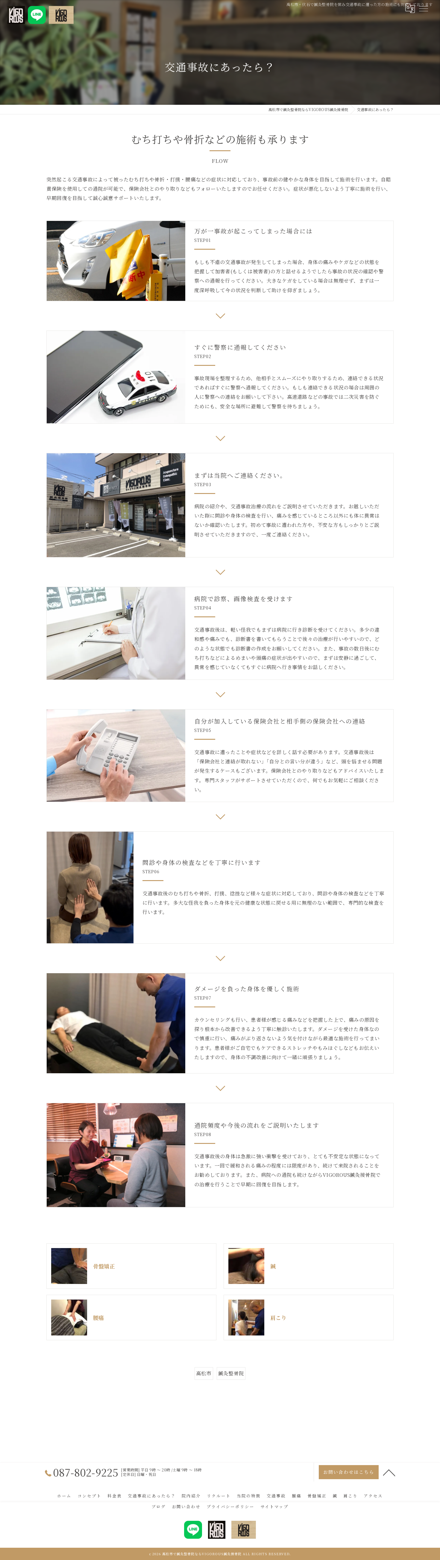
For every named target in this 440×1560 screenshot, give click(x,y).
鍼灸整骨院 (231, 1373)
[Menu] (423, 8)
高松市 (204, 1373)
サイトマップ (274, 1506)
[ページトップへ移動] (389, 1472)
